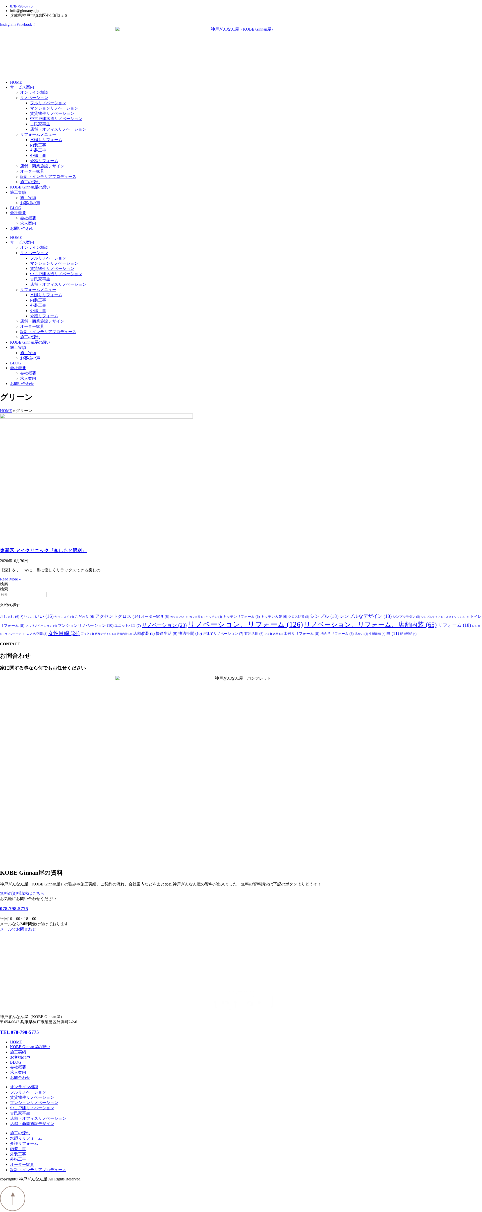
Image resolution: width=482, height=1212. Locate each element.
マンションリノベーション (54, 108)
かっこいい (36, 616)
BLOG (15, 208)
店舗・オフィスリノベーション (58, 129)
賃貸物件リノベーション (52, 113)
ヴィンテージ (15, 634)
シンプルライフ (433, 617)
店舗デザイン (105, 634)
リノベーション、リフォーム (245, 624)
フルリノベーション (48, 103)
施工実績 (18, 192)
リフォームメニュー (38, 134)
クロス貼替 (298, 617)
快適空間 (190, 633)
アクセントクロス (117, 616)
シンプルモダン (406, 617)
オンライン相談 (34, 92)
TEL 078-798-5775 (19, 1032)
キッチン (214, 617)
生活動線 (377, 634)
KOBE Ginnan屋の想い (30, 187)
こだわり (84, 617)
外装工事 (38, 150)
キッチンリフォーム (241, 617)
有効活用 (254, 634)
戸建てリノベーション (223, 634)
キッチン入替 (274, 617)
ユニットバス (127, 626)
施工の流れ (30, 182)
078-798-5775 (14, 908)
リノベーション (34, 97)
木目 (278, 634)
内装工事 (38, 145)
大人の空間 (36, 634)
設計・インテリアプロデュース (48, 176)
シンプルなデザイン (365, 616)
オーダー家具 (32, 171)
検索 (4, 584)
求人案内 (28, 223)
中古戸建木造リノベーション (56, 119)
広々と (87, 634)
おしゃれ (9, 617)
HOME (16, 82)
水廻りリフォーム (46, 140)
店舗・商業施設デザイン (42, 166)
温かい (361, 634)
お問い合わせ (22, 228)
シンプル (324, 616)
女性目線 (64, 633)
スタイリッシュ (457, 617)
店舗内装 (124, 634)
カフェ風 (197, 617)
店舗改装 (144, 633)
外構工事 (38, 155)
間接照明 (408, 634)
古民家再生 (40, 124)
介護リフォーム (44, 161)
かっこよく (64, 617)
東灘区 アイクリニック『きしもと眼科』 (43, 550)
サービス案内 (22, 87)
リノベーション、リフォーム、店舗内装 (370, 624)
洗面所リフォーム (337, 634)
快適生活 (166, 633)
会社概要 (18, 213)
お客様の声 (30, 203)
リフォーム (454, 625)
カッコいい (179, 617)
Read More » (10, 579)
